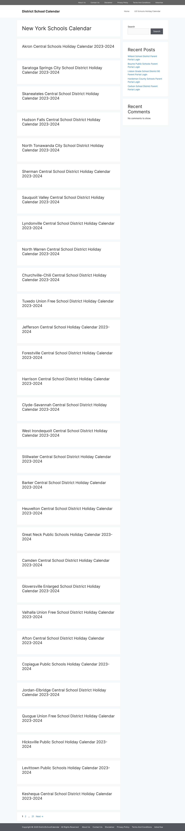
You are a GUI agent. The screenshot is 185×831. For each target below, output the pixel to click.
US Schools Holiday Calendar (147, 11)
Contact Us (95, 3)
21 (33, 816)
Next (39, 816)
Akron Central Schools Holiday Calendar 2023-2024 (68, 46)
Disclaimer (108, 3)
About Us (82, 3)
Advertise (159, 3)
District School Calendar (41, 11)
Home (126, 11)
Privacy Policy (122, 3)
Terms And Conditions (141, 3)
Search (131, 26)
